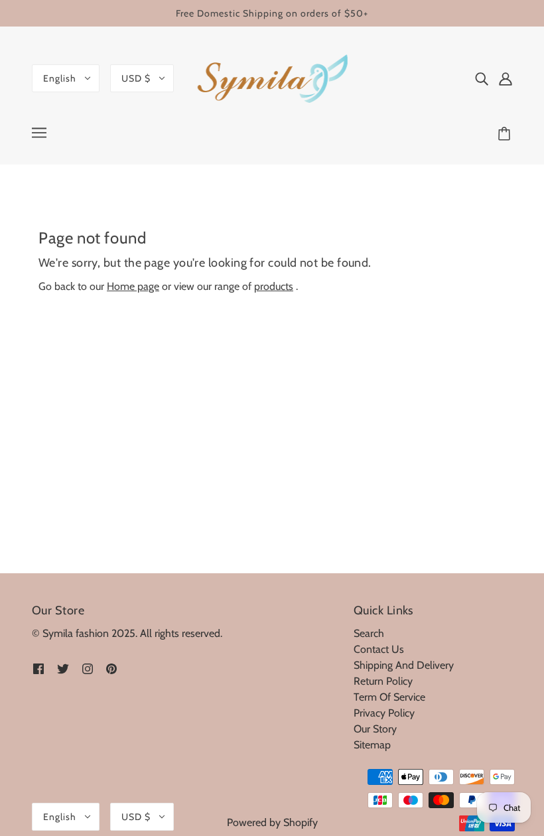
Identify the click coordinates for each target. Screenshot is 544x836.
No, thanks (275, 518)
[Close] (384, 295)
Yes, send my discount (275, 470)
